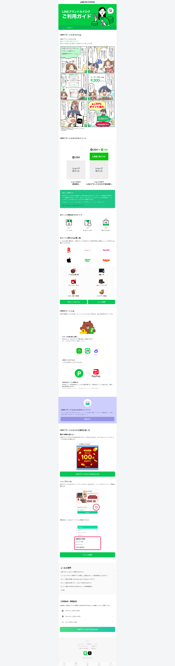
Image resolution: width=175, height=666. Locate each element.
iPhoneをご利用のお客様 (72, 610)
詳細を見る (87, 419)
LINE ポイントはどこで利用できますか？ (72, 572)
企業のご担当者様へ (84, 648)
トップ (64, 665)
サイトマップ (81, 644)
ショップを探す (87, 555)
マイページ (111, 665)
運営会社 (93, 648)
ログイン (87, 641)
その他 (62, 590)
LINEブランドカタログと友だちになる (87, 474)
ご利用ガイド (94, 646)
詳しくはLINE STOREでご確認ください (73, 341)
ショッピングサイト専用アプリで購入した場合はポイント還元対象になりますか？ (84, 575)
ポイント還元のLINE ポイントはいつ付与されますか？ (76, 583)
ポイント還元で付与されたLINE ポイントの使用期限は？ (77, 586)
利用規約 (89, 644)
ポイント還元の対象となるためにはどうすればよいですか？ (78, 579)
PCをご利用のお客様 (71, 622)
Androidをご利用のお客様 (72, 616)
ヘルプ (95, 644)
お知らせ (99, 665)
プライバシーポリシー (83, 646)
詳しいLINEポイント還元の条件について (73, 205)
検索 (87, 665)
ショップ (75, 665)
